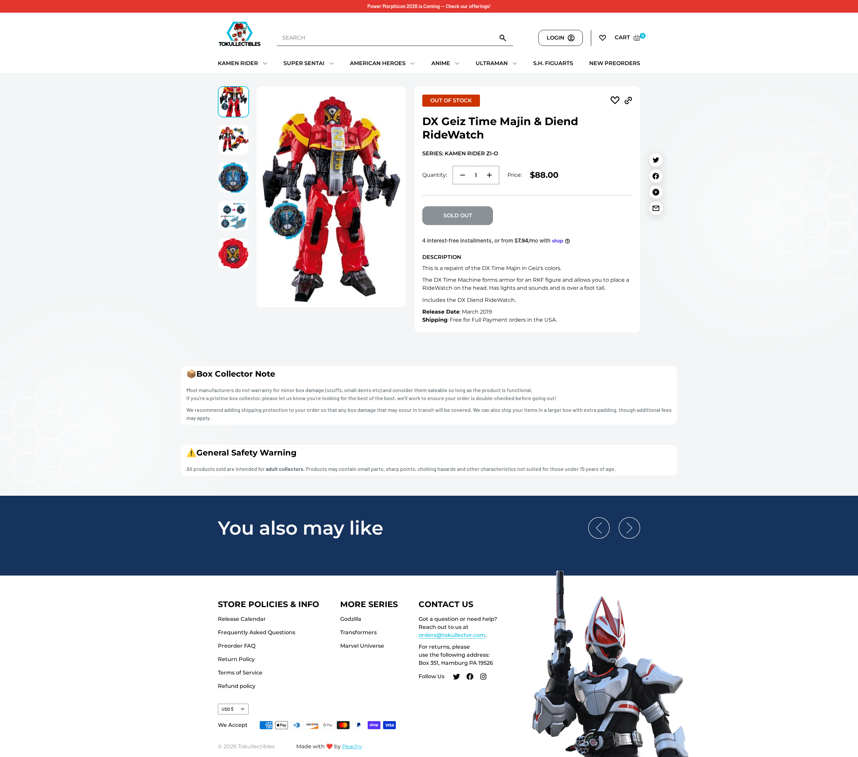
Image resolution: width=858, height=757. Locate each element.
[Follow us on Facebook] (470, 677)
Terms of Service (240, 672)
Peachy (352, 746)
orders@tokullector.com (452, 635)
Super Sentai (304, 63)
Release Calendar (242, 619)
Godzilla (350, 619)
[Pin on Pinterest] (656, 192)
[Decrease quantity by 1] (460, 175)
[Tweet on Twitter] (656, 160)
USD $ (228, 709)
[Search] (503, 38)
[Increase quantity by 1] (491, 175)
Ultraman (492, 63)
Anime (440, 63)
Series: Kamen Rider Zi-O (460, 153)
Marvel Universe (362, 646)
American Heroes (378, 63)
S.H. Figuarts (553, 63)
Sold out (457, 215)
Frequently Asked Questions (256, 632)
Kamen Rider (238, 63)
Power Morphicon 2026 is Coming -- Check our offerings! (429, 6)
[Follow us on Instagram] (483, 677)
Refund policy (236, 686)
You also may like (300, 528)
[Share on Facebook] (656, 176)
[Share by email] (656, 208)
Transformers (358, 632)
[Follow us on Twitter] (456, 677)
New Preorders (614, 63)
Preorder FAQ (236, 646)
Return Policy (236, 659)
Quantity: (434, 175)
